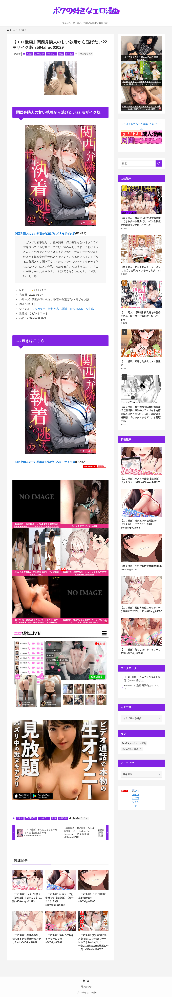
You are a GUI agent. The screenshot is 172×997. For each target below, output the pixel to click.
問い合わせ (86, 986)
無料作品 (69, 54)
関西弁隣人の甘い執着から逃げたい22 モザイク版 (45, 233)
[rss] (83, 980)
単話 (61, 54)
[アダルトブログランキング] (136, 806)
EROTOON (39, 54)
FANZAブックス (85, 54)
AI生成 (29, 54)
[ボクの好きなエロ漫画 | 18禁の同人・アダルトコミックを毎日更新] (86, 11)
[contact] (88, 980)
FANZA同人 (131, 749)
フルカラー (51, 54)
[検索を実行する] (159, 163)
